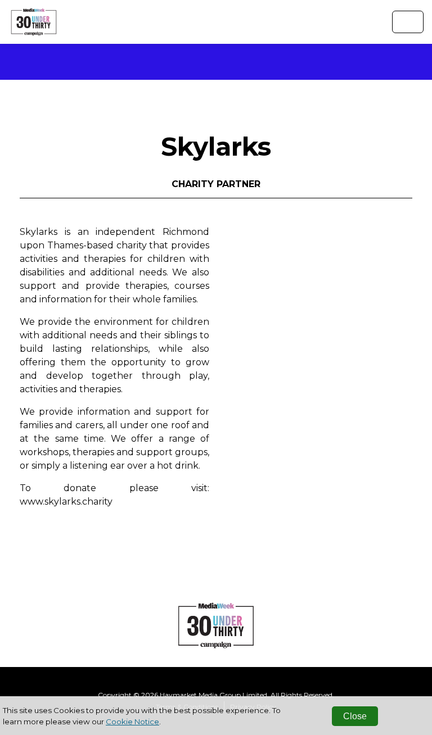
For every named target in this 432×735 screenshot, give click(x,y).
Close (355, 716)
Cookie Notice (132, 721)
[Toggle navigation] (408, 22)
